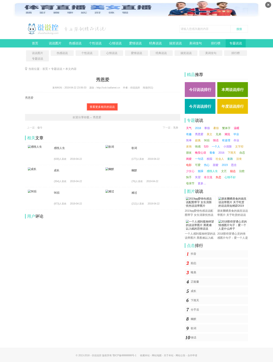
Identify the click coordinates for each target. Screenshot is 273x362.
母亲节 (190, 183)
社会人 (220, 158)
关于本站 (168, 355)
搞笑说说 (175, 43)
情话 (216, 140)
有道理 (226, 140)
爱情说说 (135, 43)
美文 (209, 134)
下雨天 (232, 152)
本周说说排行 (233, 90)
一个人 (216, 146)
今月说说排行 (200, 106)
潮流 (227, 134)
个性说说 (95, 43)
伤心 (206, 164)
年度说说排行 (233, 106)
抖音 (193, 253)
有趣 (189, 134)
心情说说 (115, 43)
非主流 (208, 177)
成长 (193, 291)
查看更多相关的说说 (102, 106)
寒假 (207, 128)
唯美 (193, 272)
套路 (230, 158)
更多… (202, 183)
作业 (236, 140)
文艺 (224, 171)
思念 (234, 164)
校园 (209, 158)
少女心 (190, 171)
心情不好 (230, 177)
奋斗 (40, 127)
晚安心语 (200, 152)
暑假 (216, 128)
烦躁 (200, 171)
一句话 (199, 158)
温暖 (236, 128)
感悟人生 (212, 171)
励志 (233, 171)
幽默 (193, 318)
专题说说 (235, 43)
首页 (35, 43)
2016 (221, 152)
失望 (198, 177)
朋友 (189, 152)
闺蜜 (189, 158)
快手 (189, 177)
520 (206, 146)
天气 (189, 128)
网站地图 (157, 355)
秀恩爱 (199, 134)
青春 (212, 152)
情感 (198, 146)
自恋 (242, 152)
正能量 (195, 281)
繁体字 (226, 128)
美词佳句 (195, 43)
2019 (225, 164)
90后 (207, 140)
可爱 (198, 164)
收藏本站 (145, 355)
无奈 (175, 127)
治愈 (242, 171)
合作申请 (192, 355)
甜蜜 (215, 164)
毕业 (236, 134)
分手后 (195, 309)
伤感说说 (75, 43)
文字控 (239, 146)
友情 (189, 146)
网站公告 (180, 355)
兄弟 (218, 134)
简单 (189, 140)
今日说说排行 (200, 90)
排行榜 (215, 43)
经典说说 (155, 43)
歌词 (193, 328)
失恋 (218, 177)
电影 (189, 164)
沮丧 (239, 158)
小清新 (227, 146)
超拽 (198, 140)
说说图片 (55, 43)
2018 (198, 128)
